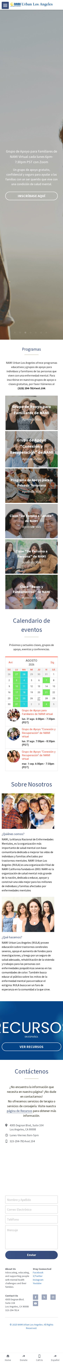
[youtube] (35, 1303)
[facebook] (35, 1297)
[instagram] (53, 1297)
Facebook (38, 1272)
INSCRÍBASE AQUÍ (31, 196)
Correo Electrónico (19, 1209)
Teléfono (13, 1219)
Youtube (37, 1283)
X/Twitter (38, 1276)
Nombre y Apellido (19, 1200)
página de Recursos (19, 1111)
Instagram (38, 1279)
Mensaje (12, 1230)
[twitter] (44, 1297)
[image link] (31, 4)
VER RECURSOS (31, 1046)
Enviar (31, 1255)
